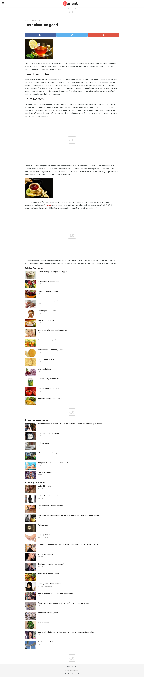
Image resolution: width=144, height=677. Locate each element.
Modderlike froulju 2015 (46, 554)
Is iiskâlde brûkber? (45, 369)
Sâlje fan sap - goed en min (49, 388)
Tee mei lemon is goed (47, 340)
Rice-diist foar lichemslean (48, 433)
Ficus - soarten (44, 622)
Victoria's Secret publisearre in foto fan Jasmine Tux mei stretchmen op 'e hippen (70, 424)
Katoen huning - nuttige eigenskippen (53, 272)
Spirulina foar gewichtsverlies (49, 379)
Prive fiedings (35, 20)
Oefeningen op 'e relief (47, 311)
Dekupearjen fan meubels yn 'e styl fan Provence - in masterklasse (64, 603)
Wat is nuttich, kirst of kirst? (48, 291)
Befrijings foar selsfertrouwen (49, 583)
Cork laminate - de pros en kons (50, 505)
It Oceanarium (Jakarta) (47, 453)
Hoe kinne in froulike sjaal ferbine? (51, 564)
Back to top (72, 667)
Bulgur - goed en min (46, 359)
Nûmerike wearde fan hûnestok (50, 398)
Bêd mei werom (44, 443)
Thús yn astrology (45, 472)
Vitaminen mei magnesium (48, 281)
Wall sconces (43, 525)
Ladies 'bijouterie (44, 486)
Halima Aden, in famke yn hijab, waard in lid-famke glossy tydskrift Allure (66, 632)
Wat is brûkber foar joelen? (48, 574)
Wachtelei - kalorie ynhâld (48, 613)
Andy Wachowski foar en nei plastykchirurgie (55, 593)
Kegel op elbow (44, 535)
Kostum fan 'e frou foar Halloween (51, 496)
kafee (49, 205)
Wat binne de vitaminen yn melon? (51, 349)
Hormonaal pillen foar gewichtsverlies (52, 330)
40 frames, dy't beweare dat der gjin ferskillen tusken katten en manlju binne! (68, 515)
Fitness (27, 20)
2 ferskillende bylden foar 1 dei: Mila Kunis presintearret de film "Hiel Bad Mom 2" (69, 544)
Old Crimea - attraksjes (47, 642)
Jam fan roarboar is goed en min (51, 301)
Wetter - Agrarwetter (46, 320)
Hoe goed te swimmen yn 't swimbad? (53, 462)
